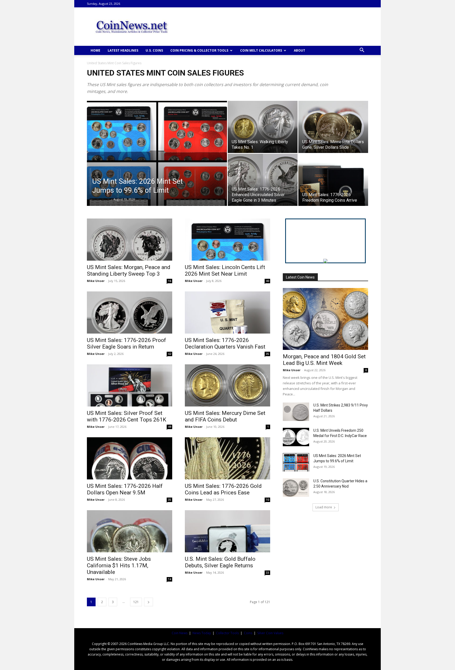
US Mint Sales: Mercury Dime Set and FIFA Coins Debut (225, 416)
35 (267, 354)
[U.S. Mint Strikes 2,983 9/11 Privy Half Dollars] (296, 412)
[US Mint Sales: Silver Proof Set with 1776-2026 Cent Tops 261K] (129, 385)
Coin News (179, 633)
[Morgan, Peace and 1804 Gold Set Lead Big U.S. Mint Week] (325, 319)
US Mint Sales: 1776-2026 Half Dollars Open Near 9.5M (125, 489)
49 (169, 427)
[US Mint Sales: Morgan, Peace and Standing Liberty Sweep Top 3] (129, 240)
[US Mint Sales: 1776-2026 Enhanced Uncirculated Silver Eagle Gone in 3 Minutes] (263, 180)
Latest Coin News (300, 277)
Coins (248, 633)
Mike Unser (101, 199)
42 (169, 354)
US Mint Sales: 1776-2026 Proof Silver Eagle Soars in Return (126, 343)
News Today (201, 633)
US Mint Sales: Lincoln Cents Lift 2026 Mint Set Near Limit (225, 270)
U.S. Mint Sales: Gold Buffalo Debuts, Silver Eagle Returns (220, 562)
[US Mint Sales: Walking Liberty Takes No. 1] (263, 127)
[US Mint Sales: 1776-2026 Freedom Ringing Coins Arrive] (333, 180)
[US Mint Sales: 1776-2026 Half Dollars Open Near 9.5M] (129, 458)
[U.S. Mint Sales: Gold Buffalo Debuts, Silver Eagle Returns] (227, 531)
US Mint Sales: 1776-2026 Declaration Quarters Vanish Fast (225, 343)
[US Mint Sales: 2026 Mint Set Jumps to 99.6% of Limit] (157, 161)
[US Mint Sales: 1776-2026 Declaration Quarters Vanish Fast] (227, 312)
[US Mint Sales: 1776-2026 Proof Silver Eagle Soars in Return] (129, 312)
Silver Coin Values (270, 633)
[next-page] (148, 602)
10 (267, 500)
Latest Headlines (123, 50)
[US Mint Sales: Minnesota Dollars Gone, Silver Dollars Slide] (333, 127)
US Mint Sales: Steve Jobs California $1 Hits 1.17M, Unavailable (119, 565)
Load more (323, 507)
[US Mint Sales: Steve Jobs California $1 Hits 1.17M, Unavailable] (129, 531)
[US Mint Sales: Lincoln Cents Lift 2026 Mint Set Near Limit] (227, 240)
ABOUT (299, 50)
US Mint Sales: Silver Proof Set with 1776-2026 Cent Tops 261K (126, 416)
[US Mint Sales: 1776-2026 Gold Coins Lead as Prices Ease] (227, 458)
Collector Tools (227, 633)
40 (267, 281)
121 (136, 602)
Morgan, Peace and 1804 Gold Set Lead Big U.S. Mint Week (324, 359)
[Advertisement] (272, 26)
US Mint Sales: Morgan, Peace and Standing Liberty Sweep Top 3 (128, 270)
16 (169, 281)
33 (267, 572)
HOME (95, 50)
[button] (361, 50)
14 (169, 579)
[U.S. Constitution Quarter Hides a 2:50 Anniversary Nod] (296, 487)
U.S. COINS (154, 50)
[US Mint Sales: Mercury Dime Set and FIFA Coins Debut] (227, 385)
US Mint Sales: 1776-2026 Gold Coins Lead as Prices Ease (223, 489)
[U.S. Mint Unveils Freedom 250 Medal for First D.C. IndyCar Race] (296, 437)
